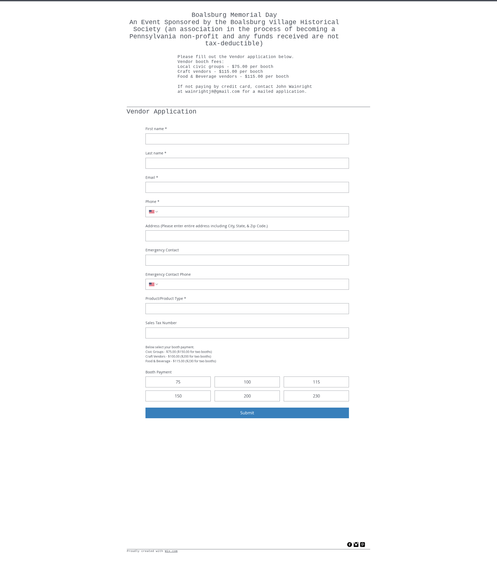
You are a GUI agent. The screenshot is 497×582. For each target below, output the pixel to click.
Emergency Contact (162, 249)
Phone (152, 201)
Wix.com (171, 551)
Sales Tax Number (161, 322)
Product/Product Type (165, 298)
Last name (155, 153)
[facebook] (349, 544)
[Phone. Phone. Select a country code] (154, 212)
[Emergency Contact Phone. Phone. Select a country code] (154, 284)
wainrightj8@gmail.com (212, 91)
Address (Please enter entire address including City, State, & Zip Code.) (206, 225)
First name (156, 128)
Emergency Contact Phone (168, 274)
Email (151, 177)
